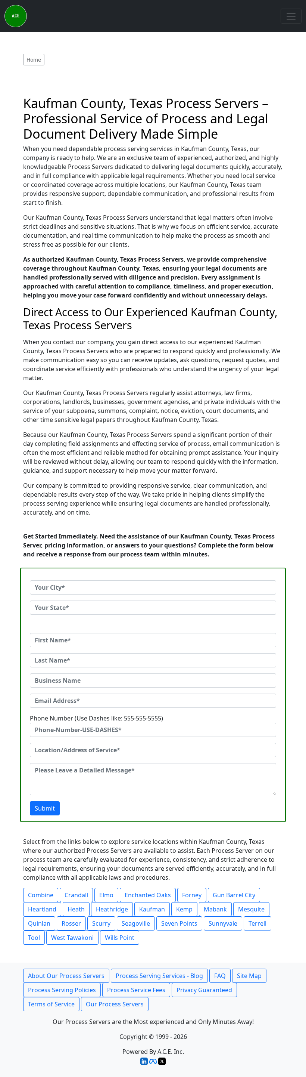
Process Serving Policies (62, 990)
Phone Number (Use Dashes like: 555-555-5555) (96, 718)
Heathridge (112, 909)
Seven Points (179, 923)
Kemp (184, 909)
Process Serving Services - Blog (159, 976)
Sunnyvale (223, 923)
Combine (40, 895)
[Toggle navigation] (291, 16)
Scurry (101, 923)
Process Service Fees (136, 990)
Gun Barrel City (234, 895)
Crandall (76, 895)
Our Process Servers (115, 1004)
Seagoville (136, 923)
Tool (34, 937)
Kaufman (152, 909)
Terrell (257, 923)
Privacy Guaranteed (204, 990)
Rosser (71, 923)
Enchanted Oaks (148, 895)
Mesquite (251, 909)
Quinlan (39, 923)
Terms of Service (51, 1004)
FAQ (220, 976)
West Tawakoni (72, 937)
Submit (45, 808)
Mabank (215, 909)
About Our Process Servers (66, 976)
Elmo (106, 895)
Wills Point (119, 937)
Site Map (249, 976)
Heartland (42, 909)
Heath (76, 909)
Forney (192, 895)
